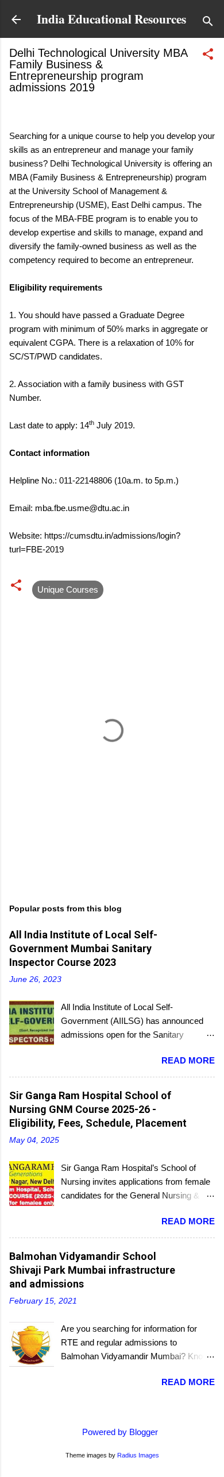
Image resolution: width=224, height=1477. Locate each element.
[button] (208, 56)
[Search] (208, 23)
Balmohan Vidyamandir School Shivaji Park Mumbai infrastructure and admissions (92, 1270)
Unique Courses (67, 589)
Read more (188, 1060)
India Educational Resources (111, 19)
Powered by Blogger (119, 1432)
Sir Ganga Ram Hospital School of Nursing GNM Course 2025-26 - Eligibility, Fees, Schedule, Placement (98, 1109)
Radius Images (138, 1455)
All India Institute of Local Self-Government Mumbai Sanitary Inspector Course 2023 (83, 948)
